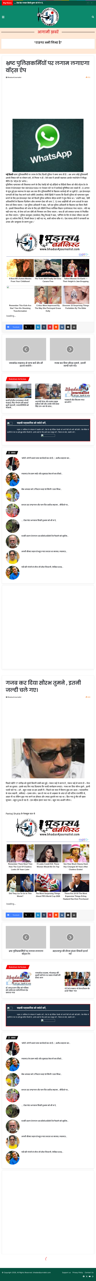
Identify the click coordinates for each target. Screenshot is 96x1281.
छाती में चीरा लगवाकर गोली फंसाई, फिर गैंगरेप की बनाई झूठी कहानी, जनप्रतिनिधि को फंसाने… (17, 404)
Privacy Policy (77, 1272)
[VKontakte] (62, 327)
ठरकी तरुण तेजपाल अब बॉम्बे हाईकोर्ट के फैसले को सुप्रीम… (44, 536)
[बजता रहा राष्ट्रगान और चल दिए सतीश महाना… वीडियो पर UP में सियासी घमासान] (13, 510)
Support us (66, 1272)
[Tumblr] (44, 327)
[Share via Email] (68, 327)
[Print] (74, 327)
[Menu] (3, 17)
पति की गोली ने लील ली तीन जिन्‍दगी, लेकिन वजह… (42, 567)
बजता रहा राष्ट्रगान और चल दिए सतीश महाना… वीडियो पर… (45, 505)
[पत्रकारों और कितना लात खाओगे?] (77, 390)
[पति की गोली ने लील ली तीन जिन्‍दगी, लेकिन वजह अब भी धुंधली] (13, 573)
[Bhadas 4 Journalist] (48, 16)
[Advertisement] (51, 99)
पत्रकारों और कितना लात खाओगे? (74, 401)
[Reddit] (56, 327)
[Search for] (93, 17)
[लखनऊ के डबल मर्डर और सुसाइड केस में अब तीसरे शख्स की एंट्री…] (13, 479)
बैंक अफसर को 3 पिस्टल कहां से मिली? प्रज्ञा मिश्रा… (41, 489)
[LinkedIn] (38, 327)
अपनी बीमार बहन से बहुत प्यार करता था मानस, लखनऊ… (44, 551)
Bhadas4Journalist (14, 77)
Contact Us (89, 1272)
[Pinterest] (50, 327)
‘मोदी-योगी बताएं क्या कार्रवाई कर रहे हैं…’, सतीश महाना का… (45, 458)
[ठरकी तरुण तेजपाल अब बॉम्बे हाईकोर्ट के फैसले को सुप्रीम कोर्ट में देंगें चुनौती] (13, 541)
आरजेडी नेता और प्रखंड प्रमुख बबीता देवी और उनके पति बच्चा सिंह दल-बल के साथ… (47, 404)
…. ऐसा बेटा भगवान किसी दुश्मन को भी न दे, (28, 3)
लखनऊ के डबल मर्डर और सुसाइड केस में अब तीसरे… (41, 473)
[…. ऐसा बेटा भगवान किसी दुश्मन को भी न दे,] (13, 526)
